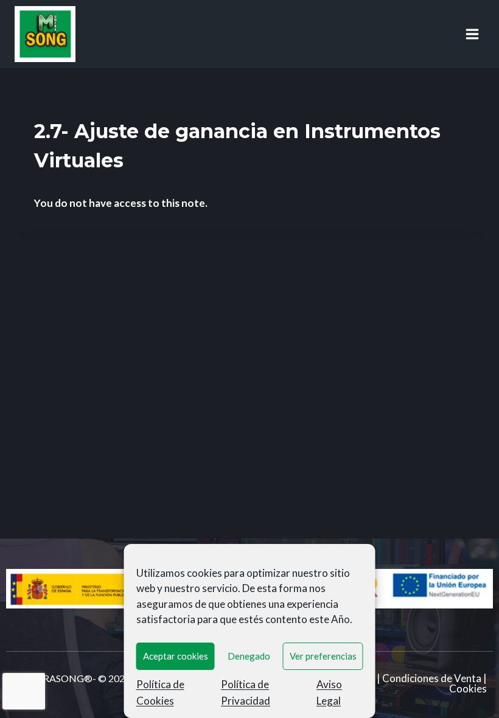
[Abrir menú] (471, 33)
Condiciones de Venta (431, 678)
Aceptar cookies (175, 655)
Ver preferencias (323, 655)
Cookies (468, 688)
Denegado (249, 655)
